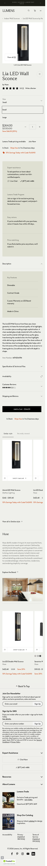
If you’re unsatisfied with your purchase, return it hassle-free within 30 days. (22, 222)
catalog (31, 821)
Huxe (7, 85)
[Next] (40, 3)
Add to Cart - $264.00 (22, 409)
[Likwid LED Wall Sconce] (17, 455)
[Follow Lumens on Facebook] (12, 854)
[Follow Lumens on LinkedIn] (33, 854)
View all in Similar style (11, 521)
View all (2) (11, 57)
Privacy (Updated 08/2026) (21, 837)
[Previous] (5, 3)
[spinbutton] (32, 126)
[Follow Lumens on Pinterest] (17, 854)
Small (4, 110)
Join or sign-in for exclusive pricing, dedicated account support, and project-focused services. (22, 201)
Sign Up (37, 704)
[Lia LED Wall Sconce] (22, 42)
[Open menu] (40, 10)
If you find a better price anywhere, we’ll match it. (22, 245)
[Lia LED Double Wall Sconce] (17, 626)
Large (4, 117)
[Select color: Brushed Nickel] (35, 656)
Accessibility (7, 835)
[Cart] (35, 11)
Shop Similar (18, 478)
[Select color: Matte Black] (40, 656)
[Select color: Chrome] (38, 656)
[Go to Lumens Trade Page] (8, 800)
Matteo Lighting (8, 493)
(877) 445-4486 (28, 181)
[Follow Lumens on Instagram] (22, 854)
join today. (29, 800)
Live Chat (13, 181)
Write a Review (30, 88)
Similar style (8, 433)
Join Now (32, 141)
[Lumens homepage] (8, 11)
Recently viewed (23, 433)
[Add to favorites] (40, 74)
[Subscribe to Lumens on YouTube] (28, 854)
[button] (10, 88)
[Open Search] (28, 10)
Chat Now (24, 759)
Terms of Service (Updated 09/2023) (36, 838)
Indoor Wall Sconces (12, 18)
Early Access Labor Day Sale (23, 3)
